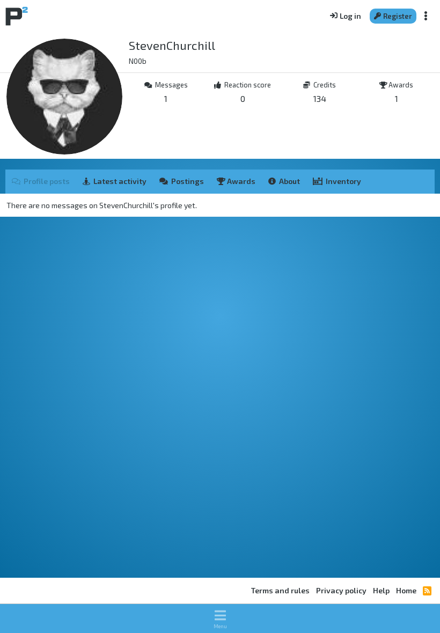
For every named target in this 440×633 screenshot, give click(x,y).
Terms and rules (280, 590)
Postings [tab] (187, 181)
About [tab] (289, 181)
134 (319, 98)
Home (406, 590)
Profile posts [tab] (47, 181)
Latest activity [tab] (119, 181)
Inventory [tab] (343, 181)
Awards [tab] (240, 181)
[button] (220, 618)
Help (381, 590)
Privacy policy (341, 590)
